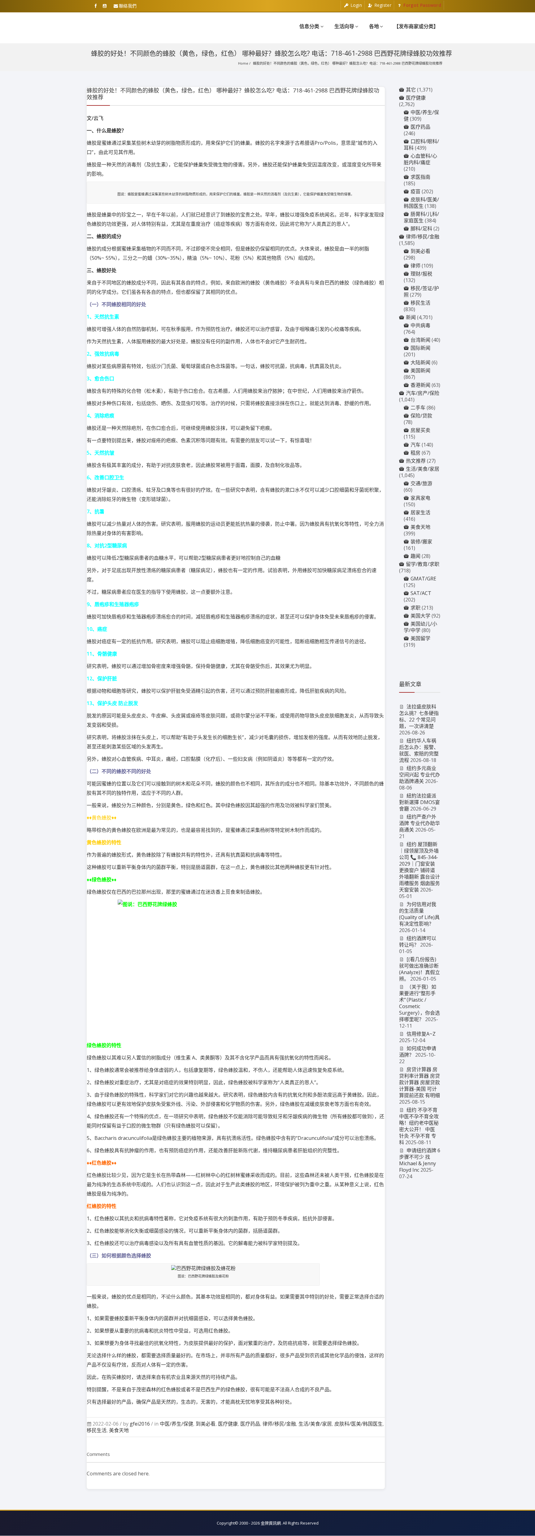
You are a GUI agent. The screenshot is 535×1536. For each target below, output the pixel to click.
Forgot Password (421, 5)
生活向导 (344, 26)
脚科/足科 (421, 228)
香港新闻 (420, 385)
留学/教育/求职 (422, 564)
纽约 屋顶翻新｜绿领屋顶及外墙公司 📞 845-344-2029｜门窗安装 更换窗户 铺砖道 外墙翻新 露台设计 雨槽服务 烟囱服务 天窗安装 (419, 867)
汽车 (415, 444)
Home (243, 63)
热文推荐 (416, 460)
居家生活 (420, 512)
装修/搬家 (421, 541)
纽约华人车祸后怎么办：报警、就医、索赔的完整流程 (419, 750)
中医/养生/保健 (176, 1423)
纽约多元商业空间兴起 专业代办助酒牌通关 (419, 775)
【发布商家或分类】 (416, 26)
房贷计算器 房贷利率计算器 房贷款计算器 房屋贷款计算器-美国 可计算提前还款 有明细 (419, 1082)
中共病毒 (420, 325)
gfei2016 (140, 1423)
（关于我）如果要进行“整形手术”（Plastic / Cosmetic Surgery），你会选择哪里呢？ (419, 1003)
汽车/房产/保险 (422, 393)
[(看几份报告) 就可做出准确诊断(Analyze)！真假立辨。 (419, 969)
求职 (415, 607)
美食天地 (119, 1430)
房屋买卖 (420, 430)
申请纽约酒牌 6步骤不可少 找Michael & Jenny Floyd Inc (420, 1160)
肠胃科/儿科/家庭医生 (421, 217)
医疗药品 (250, 1423)
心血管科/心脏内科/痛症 (420, 159)
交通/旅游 (421, 483)
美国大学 (420, 615)
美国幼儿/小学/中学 (420, 627)
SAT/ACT (421, 593)
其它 (411, 89)
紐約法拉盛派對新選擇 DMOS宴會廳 (419, 802)
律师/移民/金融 (279, 1423)
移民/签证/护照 (421, 291)
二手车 (418, 407)
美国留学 (420, 638)
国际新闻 (420, 347)
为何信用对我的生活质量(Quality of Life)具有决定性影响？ (419, 914)
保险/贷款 (421, 415)
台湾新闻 (420, 339)
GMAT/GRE (423, 578)
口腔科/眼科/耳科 (421, 144)
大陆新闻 (420, 362)
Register (382, 5)
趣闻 (415, 556)
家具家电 (420, 497)
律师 (415, 265)
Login (355, 5)
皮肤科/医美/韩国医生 (358, 1423)
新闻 (411, 317)
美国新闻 (420, 370)
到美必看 (205, 1423)
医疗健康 (228, 1423)
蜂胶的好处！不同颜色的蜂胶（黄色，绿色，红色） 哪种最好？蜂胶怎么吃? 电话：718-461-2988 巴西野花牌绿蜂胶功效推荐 (347, 63)
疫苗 (415, 191)
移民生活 (97, 1430)
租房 (415, 452)
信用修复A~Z (421, 1033)
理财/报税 (421, 273)
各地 (374, 26)
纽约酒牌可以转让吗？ (418, 941)
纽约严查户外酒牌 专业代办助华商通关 (419, 823)
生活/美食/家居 (315, 1423)
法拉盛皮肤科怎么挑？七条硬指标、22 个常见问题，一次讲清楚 (419, 716)
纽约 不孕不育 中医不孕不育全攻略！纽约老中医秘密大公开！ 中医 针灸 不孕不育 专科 (419, 1126)
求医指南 (420, 176)
